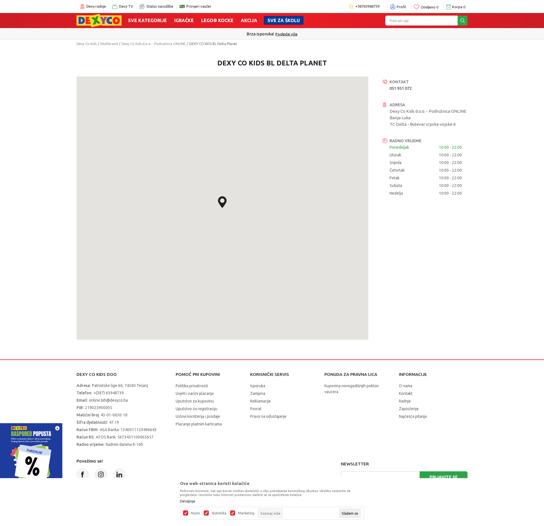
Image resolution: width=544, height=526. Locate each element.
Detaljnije (187, 501)
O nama (405, 386)
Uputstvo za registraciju (196, 408)
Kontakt (406, 393)
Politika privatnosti (192, 386)
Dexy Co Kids (86, 44)
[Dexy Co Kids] (99, 20)
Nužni (195, 513)
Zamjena (257, 393)
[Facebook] (82, 474)
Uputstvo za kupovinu (195, 401)
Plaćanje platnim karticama (199, 424)
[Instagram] (101, 474)
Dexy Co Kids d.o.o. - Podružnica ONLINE (154, 44)
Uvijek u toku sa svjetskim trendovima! (272, 33)
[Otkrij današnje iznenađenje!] (31, 454)
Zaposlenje (409, 408)
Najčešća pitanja (413, 416)
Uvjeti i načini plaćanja (195, 393)
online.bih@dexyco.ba (108, 400)
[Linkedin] (119, 474)
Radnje (405, 401)
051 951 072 (401, 88)
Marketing (246, 513)
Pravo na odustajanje (268, 416)
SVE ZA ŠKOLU (283, 20)
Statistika (219, 513)
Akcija (249, 20)
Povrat (256, 408)
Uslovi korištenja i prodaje (198, 416)
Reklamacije (260, 401)
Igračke (184, 20)
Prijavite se (444, 476)
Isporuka (257, 386)
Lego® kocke (217, 20)
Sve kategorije (147, 20)
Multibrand (109, 44)
